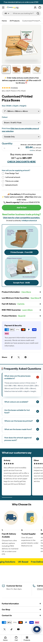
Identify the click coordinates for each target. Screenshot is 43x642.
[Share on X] (18, 357)
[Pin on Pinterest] (25, 357)
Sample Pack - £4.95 (21, 283)
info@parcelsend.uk (29, 221)
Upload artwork (11, 185)
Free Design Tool (12, 173)
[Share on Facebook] (12, 357)
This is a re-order (12, 181)
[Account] (35, 7)
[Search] (38, 13)
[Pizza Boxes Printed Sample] (21, 237)
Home (4, 21)
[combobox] (21, 13)
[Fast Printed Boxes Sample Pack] (21, 267)
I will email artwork (12, 177)
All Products (14, 21)
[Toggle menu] (3, 7)
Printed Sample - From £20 (22, 252)
